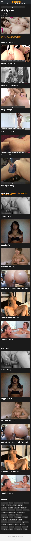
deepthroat (22, 512)
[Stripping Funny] (15, 231)
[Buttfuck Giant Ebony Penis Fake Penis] (15, 278)
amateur (5, 503)
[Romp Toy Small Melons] (15, 75)
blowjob (5, 510)
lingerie (5, 519)
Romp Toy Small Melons (9, 85)
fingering (10, 36)
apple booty (19, 503)
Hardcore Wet (6, 155)
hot (11, 517)
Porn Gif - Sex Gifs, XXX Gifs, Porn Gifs (13, 61)
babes (9, 505)
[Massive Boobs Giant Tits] (15, 304)
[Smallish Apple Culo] (15, 53)
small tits (5, 529)
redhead (5, 527)
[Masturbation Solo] (15, 121)
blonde (24, 507)
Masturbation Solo (7, 131)
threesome (19, 529)
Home (15, 539)
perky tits (25, 522)
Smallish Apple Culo (8, 63)
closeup (20, 510)
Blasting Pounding (7, 186)
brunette (12, 510)
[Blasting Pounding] (15, 171)
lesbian (26, 517)
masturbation (16, 38)
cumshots (12, 512)
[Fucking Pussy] (15, 205)
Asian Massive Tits (7, 267)
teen (11, 529)
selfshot (19, 527)
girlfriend (12, 515)
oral (19, 522)
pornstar (11, 524)
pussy (23, 524)
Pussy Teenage (6, 110)
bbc (15, 505)
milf (21, 519)
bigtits (11, 507)
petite (4, 524)
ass (4, 505)
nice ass (5, 522)
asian (26, 503)
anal (3, 36)
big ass (4, 507)
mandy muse (6, 38)
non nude (12, 522)
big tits (17, 507)
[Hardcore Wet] (15, 144)
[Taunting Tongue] (15, 329)
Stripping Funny (6, 245)
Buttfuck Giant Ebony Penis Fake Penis (14, 288)
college (27, 510)
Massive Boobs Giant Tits (10, 318)
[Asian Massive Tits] (15, 256)
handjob (19, 515)
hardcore (18, 36)
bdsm (20, 505)
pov (17, 524)
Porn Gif (16, 1)
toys (26, 529)
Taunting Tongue (7, 339)
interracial (18, 517)
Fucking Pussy (6, 216)
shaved (26, 527)
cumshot (5, 512)
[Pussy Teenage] (15, 98)
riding (11, 527)
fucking (4, 515)
